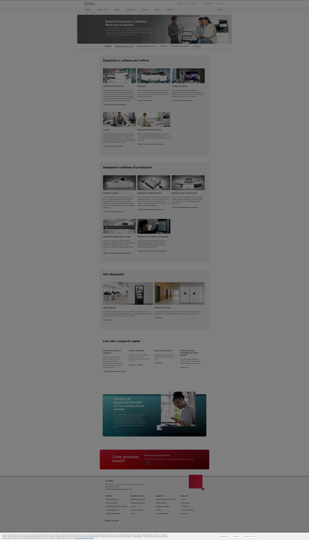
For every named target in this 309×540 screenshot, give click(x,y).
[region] (154, 536)
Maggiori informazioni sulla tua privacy (84, 538)
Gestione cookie (223, 536)
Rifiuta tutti (236, 536)
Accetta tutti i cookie (250, 536)
